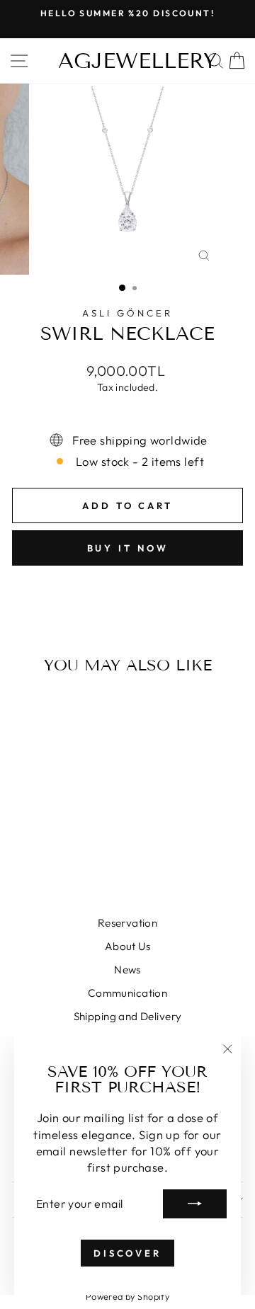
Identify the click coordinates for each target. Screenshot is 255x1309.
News (127, 969)
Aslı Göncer (127, 313)
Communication (127, 993)
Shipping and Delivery (128, 1016)
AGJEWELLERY (137, 61)
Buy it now (128, 548)
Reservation (128, 923)
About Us (127, 946)
